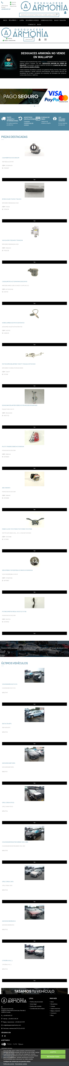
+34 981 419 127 (4, 9)
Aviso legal (33, 1004)
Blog (52, 1015)
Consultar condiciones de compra (28, 123)
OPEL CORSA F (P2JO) (8, 802)
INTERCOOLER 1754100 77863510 (11, 199)
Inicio (52, 1001)
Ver (34, 179)
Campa (53, 1006)
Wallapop (44, 61)
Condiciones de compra (37, 1008)
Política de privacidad (36, 1001)
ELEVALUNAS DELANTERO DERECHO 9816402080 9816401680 (19, 405)
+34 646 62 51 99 (20, 1022)
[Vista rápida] (66, 144)
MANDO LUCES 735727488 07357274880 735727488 (17, 529)
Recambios (54, 1004)
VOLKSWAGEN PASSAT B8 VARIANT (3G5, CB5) (15, 842)
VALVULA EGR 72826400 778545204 (12, 240)
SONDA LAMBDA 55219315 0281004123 (13, 322)
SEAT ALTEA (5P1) (6, 723)
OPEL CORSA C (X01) (7, 881)
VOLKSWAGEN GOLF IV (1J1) (9, 684)
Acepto (53, 1052)
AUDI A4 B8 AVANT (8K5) (8, 763)
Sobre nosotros (55, 1008)
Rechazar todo (53, 1057)
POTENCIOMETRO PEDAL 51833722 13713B (14, 611)
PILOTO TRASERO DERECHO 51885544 (13, 446)
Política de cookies (35, 1006)
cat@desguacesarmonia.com (12, 1025)
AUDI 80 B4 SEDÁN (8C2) (9, 921)
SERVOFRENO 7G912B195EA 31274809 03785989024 (17, 570)
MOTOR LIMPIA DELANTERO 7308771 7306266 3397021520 (18, 364)
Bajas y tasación (55, 1011)
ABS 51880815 (6, 487)
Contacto (53, 1013)
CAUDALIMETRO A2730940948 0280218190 (14, 281)
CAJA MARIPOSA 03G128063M (10, 157)
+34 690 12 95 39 (13, 1018)
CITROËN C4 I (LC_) (7, 960)
